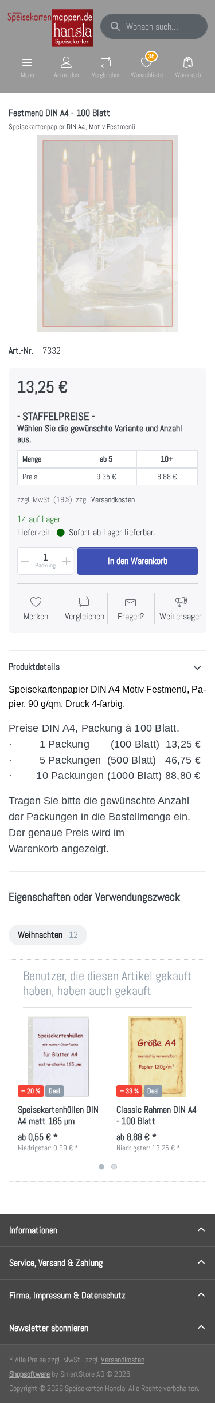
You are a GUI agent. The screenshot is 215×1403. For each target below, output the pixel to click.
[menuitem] (48, 935)
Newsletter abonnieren (48, 1328)
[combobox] (154, 26)
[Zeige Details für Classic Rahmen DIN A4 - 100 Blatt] (156, 1056)
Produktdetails (34, 667)
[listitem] (107, 233)
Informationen (33, 1230)
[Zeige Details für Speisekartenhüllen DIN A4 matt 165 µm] (58, 1056)
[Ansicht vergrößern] (107, 233)
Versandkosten (113, 499)
